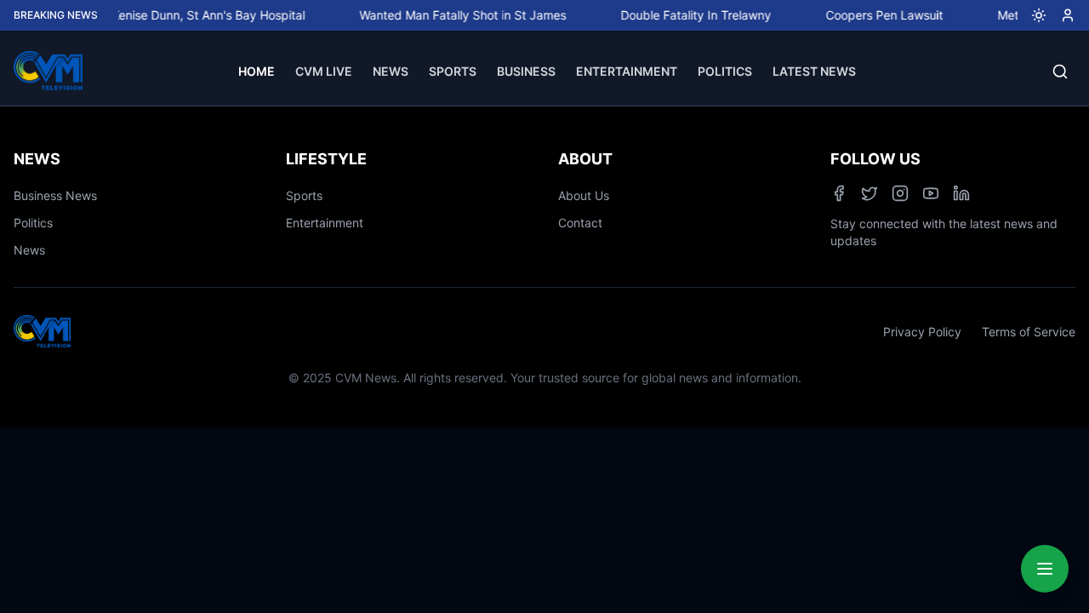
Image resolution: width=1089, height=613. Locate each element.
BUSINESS (526, 71)
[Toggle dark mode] (1032, 15)
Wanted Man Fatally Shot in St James (454, 15)
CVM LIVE (323, 71)
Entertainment (324, 222)
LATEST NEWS (814, 71)
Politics (33, 222)
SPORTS (452, 71)
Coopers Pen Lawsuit (876, 15)
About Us (583, 195)
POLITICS (725, 71)
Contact (580, 222)
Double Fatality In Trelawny (688, 15)
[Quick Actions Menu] (1045, 569)
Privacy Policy (922, 331)
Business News (55, 195)
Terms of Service (1028, 331)
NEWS (390, 71)
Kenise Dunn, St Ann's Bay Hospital (200, 15)
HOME (256, 71)
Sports (304, 195)
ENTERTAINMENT (626, 71)
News (29, 250)
